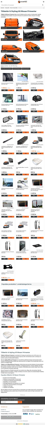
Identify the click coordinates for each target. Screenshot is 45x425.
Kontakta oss (3, 409)
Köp (11, 90)
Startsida (2, 7)
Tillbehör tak (26, 51)
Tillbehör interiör (27, 39)
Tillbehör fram (4, 39)
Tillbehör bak (4, 27)
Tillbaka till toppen (5, 411)
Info (4, 90)
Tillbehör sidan (4, 51)
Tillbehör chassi (27, 27)
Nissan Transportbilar (13, 7)
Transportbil (7, 7)
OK (20, 402)
